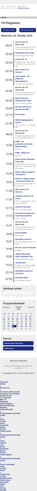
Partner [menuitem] (3, 429)
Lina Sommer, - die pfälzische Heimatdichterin (22, 78)
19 (13, 324)
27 (17, 326)
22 (26, 324)
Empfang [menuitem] (3, 407)
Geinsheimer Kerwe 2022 (24, 53)
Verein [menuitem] (2, 423)
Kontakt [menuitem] (3, 490)
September (6, 307)
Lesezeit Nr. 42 (21, 59)
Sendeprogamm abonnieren (13, 343)
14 (21, 321)
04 (8, 319)
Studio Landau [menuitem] (5, 432)
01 (26, 316)
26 (13, 326)
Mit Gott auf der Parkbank (25, 248)
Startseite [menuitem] (4, 382)
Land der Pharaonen (23, 207)
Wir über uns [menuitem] (5, 389)
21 (21, 324)
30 (30, 326)
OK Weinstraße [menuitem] (6, 396)
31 (4, 328)
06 (17, 319)
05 (13, 319)
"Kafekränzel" (20, 263)
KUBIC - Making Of (22, 153)
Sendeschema (9, 348)
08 (26, 319)
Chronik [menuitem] (3, 476)
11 (8, 321)
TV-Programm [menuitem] (5, 398)
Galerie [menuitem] (2, 427)
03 (4, 319)
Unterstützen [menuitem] (5, 480)
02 (30, 316)
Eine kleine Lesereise (23, 239)
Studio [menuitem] (2, 416)
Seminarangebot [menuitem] (6, 404)
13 (17, 321)
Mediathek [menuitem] (4, 402)
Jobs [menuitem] (2, 445)
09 (30, 319)
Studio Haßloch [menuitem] (6, 456)
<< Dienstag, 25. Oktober (8, 30)
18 (8, 324)
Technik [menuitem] (3, 421)
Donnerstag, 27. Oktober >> (27, 30)
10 (4, 321)
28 (21, 326)
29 (26, 326)
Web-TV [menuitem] (3, 400)
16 (30, 321)
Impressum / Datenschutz (18, 361)
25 (8, 326)
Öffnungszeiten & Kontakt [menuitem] (10, 413)
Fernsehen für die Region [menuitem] (9, 394)
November (31, 307)
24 (4, 326)
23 (30, 324)
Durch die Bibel (21, 233)
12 (13, 321)
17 (4, 324)
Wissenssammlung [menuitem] (7, 406)
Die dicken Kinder (22, 278)
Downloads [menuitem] (4, 425)
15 (26, 321)
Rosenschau (20, 114)
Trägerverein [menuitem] (5, 474)
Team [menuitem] (2, 419)
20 (17, 324)
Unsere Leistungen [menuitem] (7, 464)
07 (21, 319)
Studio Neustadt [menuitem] (6, 410)
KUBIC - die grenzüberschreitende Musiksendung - (24, 144)
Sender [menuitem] (3, 385)
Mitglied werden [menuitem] (6, 478)
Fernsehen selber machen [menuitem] (10, 392)
